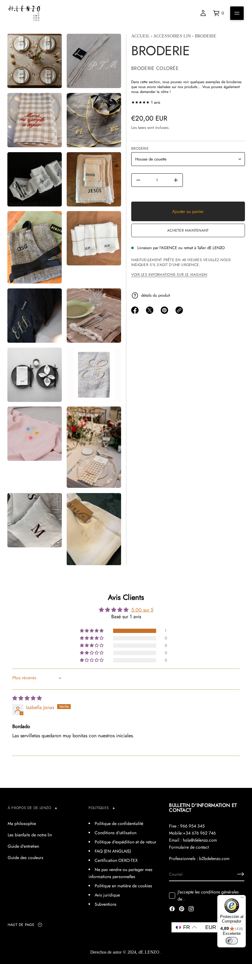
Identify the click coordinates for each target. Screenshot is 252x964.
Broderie (140, 148)
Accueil (140, 36)
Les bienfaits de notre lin (30, 835)
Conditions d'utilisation (115, 833)
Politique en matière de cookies (123, 886)
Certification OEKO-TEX (116, 860)
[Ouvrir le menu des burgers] (237, 13)
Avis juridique (107, 895)
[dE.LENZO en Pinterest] (182, 909)
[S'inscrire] (240, 874)
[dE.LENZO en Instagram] (191, 909)
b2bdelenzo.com (214, 858)
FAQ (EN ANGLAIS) (113, 851)
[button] (92, 631)
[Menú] (242, 898)
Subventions (105, 904)
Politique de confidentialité (119, 823)
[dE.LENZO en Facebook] (172, 909)
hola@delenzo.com (200, 840)
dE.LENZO (149, 952)
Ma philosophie (22, 823)
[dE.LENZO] (25, 13)
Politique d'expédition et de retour (125, 842)
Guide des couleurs (25, 857)
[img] (27, 698)
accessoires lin (172, 36)
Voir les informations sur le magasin (169, 274)
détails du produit (155, 295)
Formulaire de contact (189, 847)
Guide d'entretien (23, 846)
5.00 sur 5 (142, 609)
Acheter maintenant (188, 230)
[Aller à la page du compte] (203, 13)
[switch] (232, 940)
